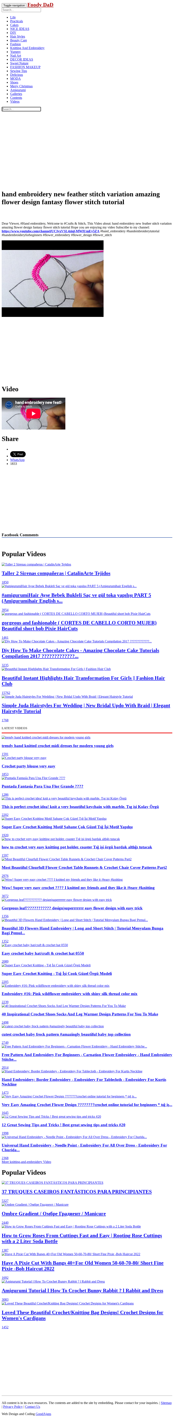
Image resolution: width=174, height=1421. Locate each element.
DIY (13, 32)
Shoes (14, 82)
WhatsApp (17, 460)
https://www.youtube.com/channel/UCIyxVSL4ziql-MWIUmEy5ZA (51, 231)
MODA (15, 78)
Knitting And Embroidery (27, 48)
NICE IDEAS (19, 29)
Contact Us (32, 1406)
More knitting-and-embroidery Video (26, 1162)
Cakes (14, 25)
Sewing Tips (18, 71)
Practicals (16, 21)
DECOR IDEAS (21, 59)
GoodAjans (43, 1414)
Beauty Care (18, 40)
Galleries (16, 94)
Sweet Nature (19, 63)
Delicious (16, 75)
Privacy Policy (13, 1406)
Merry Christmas (21, 86)
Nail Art (15, 55)
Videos (15, 101)
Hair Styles (17, 36)
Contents (16, 97)
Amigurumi (18, 90)
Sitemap (166, 1403)
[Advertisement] (87, 156)
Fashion (15, 44)
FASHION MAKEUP (25, 67)
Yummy (15, 52)
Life (13, 17)
